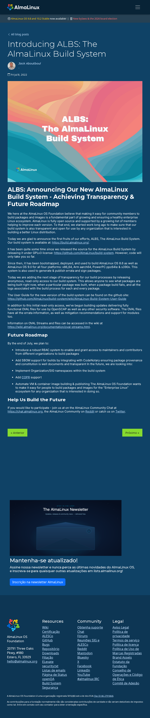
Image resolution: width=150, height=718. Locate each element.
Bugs (46, 644)
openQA (48, 679)
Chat (80, 632)
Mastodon (85, 653)
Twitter (120, 411)
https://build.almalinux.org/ (70, 242)
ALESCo (47, 636)
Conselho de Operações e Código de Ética (127, 674)
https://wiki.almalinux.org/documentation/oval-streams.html (49, 327)
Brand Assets (122, 657)
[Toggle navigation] (137, 7)
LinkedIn (83, 670)
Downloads (50, 653)
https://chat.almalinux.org (25, 411)
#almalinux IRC (88, 679)
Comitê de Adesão (125, 683)
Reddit (89, 411)
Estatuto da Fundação (120, 664)
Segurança (50, 687)
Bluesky (83, 657)
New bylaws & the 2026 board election (95, 18)
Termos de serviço (125, 640)
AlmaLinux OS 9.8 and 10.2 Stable (30, 18)
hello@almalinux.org (22, 661)
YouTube (83, 674)
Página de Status (54, 674)
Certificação (51, 632)
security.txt (50, 666)
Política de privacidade (121, 634)
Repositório (50, 649)
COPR (26, 377)
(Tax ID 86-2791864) (103, 695)
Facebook (84, 666)
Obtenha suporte (90, 627)
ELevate (48, 662)
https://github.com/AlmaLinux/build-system (84, 253)
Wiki (45, 627)
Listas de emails (53, 670)
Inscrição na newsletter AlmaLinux (37, 582)
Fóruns (82, 636)
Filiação (47, 657)
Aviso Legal (120, 627)
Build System (51, 683)
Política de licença (125, 644)
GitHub (47, 640)
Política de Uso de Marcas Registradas (127, 651)
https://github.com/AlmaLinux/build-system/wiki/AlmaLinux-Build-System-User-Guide (67, 299)
